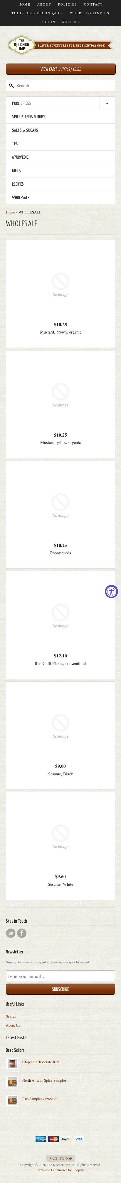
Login (49, 22)
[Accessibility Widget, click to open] (111, 591)
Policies (67, 4)
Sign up (70, 22)
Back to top (60, 1158)
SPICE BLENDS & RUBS (28, 116)
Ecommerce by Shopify (67, 1169)
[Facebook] (21, 933)
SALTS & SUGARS (25, 130)
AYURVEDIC (20, 157)
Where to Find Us (90, 13)
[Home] (60, 49)
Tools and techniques (37, 13)
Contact (93, 4)
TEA (15, 143)
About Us (13, 1025)
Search (11, 1016)
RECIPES (18, 184)
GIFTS (16, 170)
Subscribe (60, 989)
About (44, 4)
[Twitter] (11, 933)
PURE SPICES (21, 103)
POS (41, 1169)
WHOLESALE (20, 197)
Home (25, 4)
